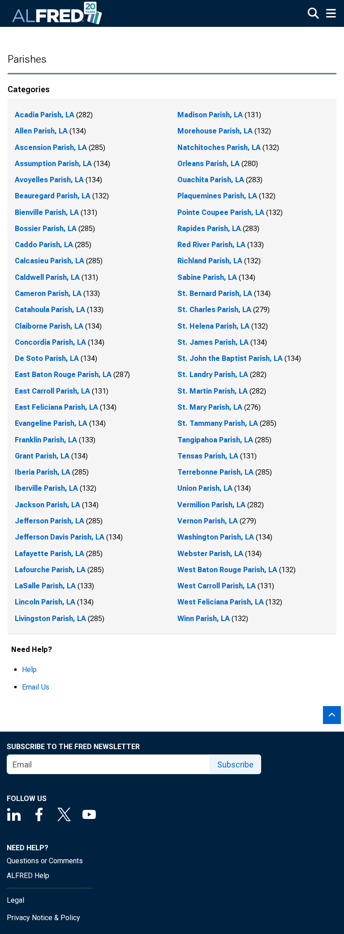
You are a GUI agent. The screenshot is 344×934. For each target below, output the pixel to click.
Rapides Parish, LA (209, 228)
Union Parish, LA (204, 488)
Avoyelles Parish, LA (49, 180)
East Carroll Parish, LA (52, 391)
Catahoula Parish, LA (50, 309)
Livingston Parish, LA (50, 618)
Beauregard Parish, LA (52, 196)
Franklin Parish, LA (46, 440)
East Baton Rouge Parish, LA (63, 374)
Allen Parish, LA (41, 131)
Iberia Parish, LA (42, 472)
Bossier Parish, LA (46, 228)
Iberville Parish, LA (46, 488)
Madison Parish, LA (210, 115)
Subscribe (235, 764)
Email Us (35, 687)
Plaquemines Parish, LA (217, 196)
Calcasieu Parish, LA (49, 261)
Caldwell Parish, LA (47, 277)
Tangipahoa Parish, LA (215, 440)
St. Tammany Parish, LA (217, 423)
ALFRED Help (28, 875)
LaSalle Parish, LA (45, 586)
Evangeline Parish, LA (51, 423)
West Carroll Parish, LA (216, 586)
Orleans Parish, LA (208, 163)
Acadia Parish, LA (44, 115)
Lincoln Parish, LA (45, 602)
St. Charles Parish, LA (214, 309)
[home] (57, 13)
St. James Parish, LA (213, 342)
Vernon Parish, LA (207, 521)
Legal (15, 900)
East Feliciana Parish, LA (56, 407)
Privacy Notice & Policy (43, 917)
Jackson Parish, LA (47, 505)
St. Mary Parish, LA (209, 407)
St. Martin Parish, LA (212, 391)
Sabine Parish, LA (207, 277)
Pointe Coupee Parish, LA (220, 212)
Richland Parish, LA (209, 261)
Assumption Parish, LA (53, 163)
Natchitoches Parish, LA (219, 147)
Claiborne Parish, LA (49, 326)
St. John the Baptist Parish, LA (230, 358)
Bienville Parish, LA (47, 212)
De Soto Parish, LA (47, 358)
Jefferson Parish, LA (49, 521)
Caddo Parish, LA (44, 244)
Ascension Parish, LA (51, 147)
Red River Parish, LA (211, 244)
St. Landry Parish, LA (212, 374)
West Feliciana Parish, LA (220, 602)
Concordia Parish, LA (50, 342)
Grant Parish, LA (42, 456)
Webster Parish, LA (210, 553)
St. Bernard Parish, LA (214, 293)
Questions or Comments (45, 861)
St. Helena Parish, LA (213, 326)
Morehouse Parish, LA (215, 131)
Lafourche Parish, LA (50, 570)
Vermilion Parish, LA (211, 505)
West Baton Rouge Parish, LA (227, 570)
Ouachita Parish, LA (210, 180)
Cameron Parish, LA (48, 293)
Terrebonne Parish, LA (215, 472)
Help (29, 669)
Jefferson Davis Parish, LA (59, 537)
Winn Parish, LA (203, 618)
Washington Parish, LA (215, 537)
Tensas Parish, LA (207, 456)
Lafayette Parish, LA (49, 553)
